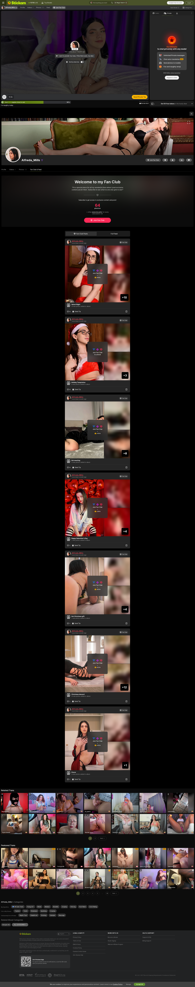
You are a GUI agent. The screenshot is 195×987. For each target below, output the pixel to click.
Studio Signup (112, 941)
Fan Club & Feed (35, 169)
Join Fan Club (98, 220)
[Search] (112, 2)
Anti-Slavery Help (78, 955)
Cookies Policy (77, 948)
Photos (40, 7)
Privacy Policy (77, 937)
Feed (48, 7)
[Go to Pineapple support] (50, 975)
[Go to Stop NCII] (60, 975)
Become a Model (113, 937)
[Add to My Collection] (126, 311)
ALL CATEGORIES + (20, 924)
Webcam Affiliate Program (115, 944)
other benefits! (175, 73)
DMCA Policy (77, 944)
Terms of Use (77, 941)
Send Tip (78, 311)
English (62, 934)
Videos (30, 7)
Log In (189, 3)
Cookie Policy (117, 984)
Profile (22, 7)
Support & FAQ (146, 937)
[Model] (192, 114)
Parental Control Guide (79, 951)
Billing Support (146, 941)
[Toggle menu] (3, 2)
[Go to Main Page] (16, 2)
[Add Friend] (181, 160)
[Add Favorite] (4, 97)
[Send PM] (189, 160)
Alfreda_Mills (77, 241)
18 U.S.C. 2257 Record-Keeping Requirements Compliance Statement (155, 975)
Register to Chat (172, 77)
